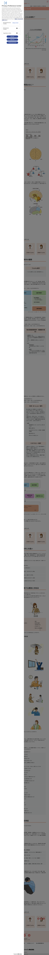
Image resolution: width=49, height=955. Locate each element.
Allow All (12, 36)
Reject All (12, 39)
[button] (11, 23)
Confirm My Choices (12, 42)
